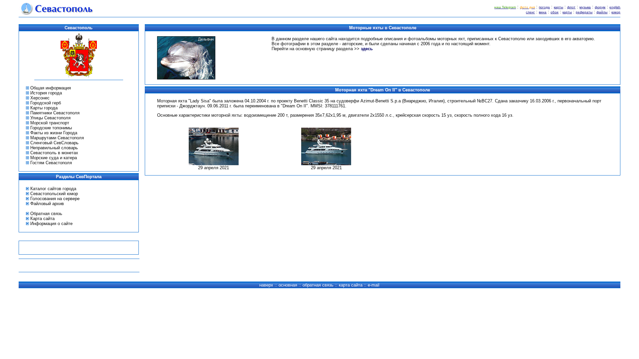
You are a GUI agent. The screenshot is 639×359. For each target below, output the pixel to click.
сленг (530, 12)
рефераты (584, 12)
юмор (615, 12)
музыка (585, 7)
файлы (601, 12)
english (614, 7)
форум (600, 7)
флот (571, 7)
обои (554, 12)
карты (558, 7)
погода (544, 7)
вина (542, 12)
